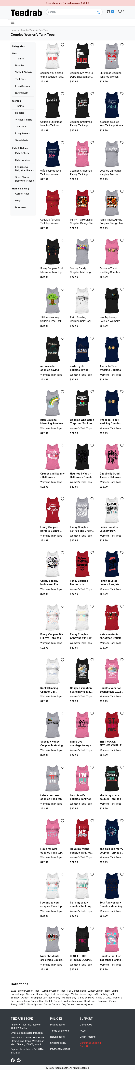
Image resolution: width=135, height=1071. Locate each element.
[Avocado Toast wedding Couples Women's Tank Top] (112, 403)
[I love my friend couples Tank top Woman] (82, 832)
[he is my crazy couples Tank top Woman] (82, 886)
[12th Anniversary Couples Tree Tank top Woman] (52, 300)
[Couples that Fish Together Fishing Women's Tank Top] (112, 939)
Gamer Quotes (52, 1004)
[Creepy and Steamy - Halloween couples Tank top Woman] (52, 457)
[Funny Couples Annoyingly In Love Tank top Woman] (82, 617)
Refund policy (57, 1036)
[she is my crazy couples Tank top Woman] (112, 778)
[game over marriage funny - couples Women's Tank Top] (82, 725)
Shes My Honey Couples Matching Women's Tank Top (52, 745)
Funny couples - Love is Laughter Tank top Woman (110, 584)
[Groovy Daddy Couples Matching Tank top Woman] (82, 252)
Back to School (53, 1001)
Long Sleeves (22, 86)
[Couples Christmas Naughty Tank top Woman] (52, 105)
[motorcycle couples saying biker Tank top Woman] (52, 349)
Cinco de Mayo (86, 997)
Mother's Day (69, 997)
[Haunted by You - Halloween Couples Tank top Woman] (82, 457)
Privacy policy (57, 1024)
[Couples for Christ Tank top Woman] (52, 203)
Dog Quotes (68, 1004)
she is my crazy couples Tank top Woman (110, 799)
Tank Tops (21, 79)
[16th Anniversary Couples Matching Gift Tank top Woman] (112, 886)
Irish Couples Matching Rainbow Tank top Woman (51, 423)
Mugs (18, 200)
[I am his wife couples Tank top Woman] (82, 778)
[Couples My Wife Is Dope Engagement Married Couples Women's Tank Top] (82, 56)
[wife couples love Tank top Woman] (52, 154)
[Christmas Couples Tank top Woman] (112, 56)
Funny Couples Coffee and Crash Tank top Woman (81, 531)
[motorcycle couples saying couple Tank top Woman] (82, 349)
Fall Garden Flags (77, 990)
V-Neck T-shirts (23, 72)
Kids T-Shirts (22, 153)
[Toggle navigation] (12, 22)
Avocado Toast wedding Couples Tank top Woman (110, 272)
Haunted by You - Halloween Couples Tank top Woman (82, 477)
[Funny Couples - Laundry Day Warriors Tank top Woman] (112, 510)
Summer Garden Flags (53, 990)
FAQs (83, 1030)
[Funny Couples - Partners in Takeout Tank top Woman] (82, 564)
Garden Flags (22, 193)
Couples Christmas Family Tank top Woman (81, 125)
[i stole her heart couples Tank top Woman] (52, 778)
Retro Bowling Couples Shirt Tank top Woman (80, 321)
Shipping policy (58, 1042)
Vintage (113, 1001)
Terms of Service (59, 1030)
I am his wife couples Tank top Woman (80, 799)
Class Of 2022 (103, 997)
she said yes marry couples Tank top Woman (111, 852)
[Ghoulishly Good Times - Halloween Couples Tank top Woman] (112, 457)
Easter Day (54, 997)
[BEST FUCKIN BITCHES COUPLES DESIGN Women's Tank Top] (112, 725)
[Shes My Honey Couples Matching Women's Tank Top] (52, 725)
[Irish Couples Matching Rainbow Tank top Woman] (52, 403)
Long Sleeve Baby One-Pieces (24, 169)
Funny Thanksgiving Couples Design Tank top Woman (82, 223)
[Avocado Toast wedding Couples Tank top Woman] (112, 252)
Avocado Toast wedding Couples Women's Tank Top (111, 423)
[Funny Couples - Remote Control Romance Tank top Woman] (52, 510)
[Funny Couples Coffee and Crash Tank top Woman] (82, 510)
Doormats (20, 207)
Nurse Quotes (34, 1004)
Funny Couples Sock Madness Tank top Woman (52, 272)
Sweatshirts (21, 93)
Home (14, 30)
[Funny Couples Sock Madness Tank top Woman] (52, 252)
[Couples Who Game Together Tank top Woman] (82, 403)
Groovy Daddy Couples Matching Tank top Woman (80, 272)
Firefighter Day (39, 997)
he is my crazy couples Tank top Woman (80, 906)
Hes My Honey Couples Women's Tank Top (110, 321)
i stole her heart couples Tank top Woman (51, 799)
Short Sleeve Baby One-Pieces (24, 179)
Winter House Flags (81, 994)
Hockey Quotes (85, 1004)
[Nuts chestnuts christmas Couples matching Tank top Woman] (112, 617)
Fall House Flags (60, 994)
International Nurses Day (30, 1001)
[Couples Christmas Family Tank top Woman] (82, 105)
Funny (14, 1004)
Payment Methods (60, 1048)
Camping (102, 1001)
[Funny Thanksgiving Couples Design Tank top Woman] (82, 203)
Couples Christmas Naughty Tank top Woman (51, 125)
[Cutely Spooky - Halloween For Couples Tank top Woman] (52, 564)
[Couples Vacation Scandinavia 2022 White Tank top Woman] (82, 671)
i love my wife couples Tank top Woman (51, 852)
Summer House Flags (38, 994)
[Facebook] (14, 1060)
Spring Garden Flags (29, 990)
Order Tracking (87, 1036)
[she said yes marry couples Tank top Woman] (112, 832)
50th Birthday (101, 994)
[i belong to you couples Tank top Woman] (52, 886)
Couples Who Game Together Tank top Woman (82, 423)
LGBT (22, 1004)
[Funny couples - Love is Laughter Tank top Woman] (112, 564)
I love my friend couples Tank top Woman (80, 852)
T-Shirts (19, 58)
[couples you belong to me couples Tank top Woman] (52, 56)
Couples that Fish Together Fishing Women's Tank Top (111, 960)
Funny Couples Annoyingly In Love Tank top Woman (81, 638)
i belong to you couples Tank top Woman (51, 906)
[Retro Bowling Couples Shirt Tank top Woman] (82, 300)
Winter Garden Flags (99, 990)
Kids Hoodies (22, 160)
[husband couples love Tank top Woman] (112, 105)
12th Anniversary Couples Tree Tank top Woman (51, 321)
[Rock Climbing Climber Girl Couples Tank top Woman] (52, 671)
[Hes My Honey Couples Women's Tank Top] (112, 300)
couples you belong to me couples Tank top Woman (51, 76)
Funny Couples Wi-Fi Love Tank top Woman (51, 638)
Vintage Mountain (73, 1001)
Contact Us (86, 1024)
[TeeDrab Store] (26, 12)
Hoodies (19, 65)
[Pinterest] (19, 1060)
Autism (25, 997)
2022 (13, 990)
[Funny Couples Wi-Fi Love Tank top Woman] (52, 617)
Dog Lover (89, 1001)
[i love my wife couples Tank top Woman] (52, 832)
